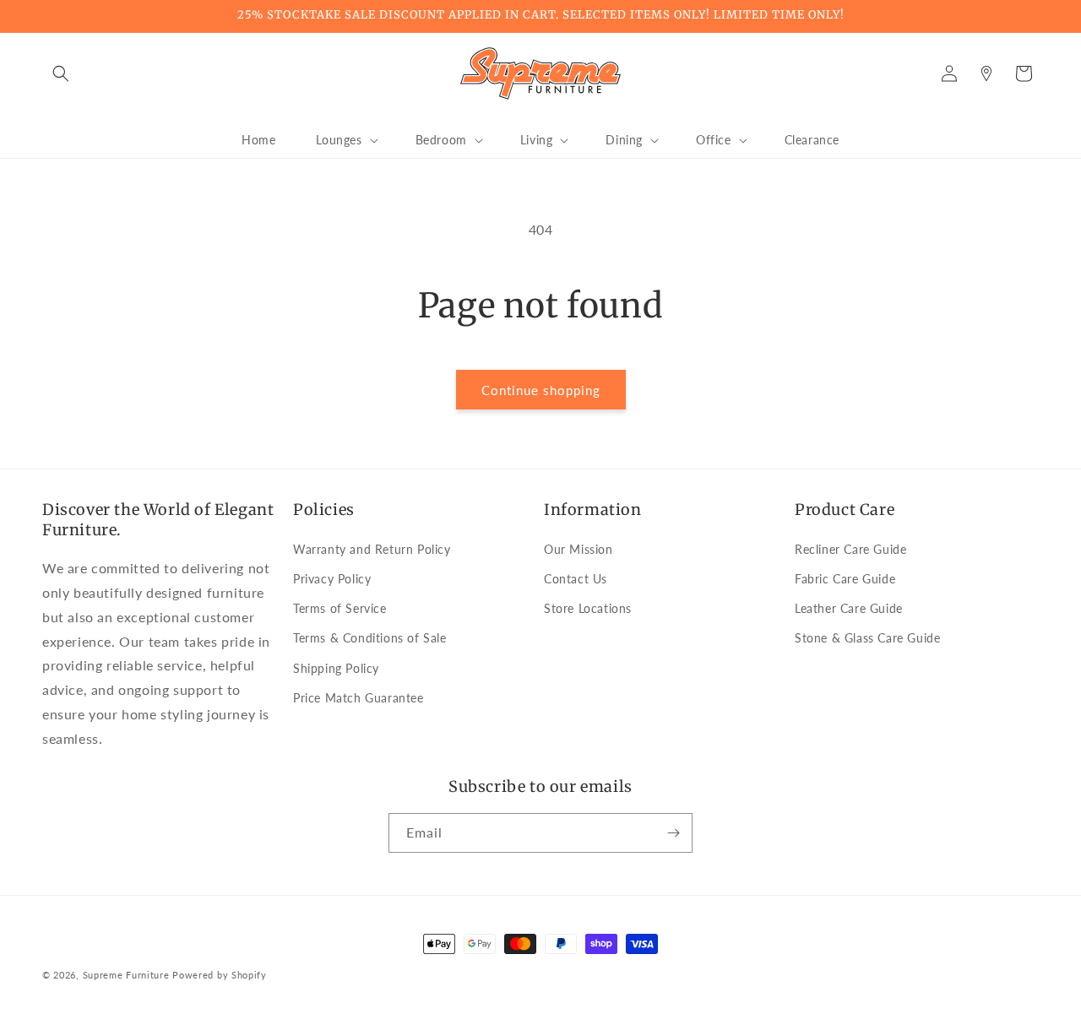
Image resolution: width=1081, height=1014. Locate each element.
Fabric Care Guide (845, 579)
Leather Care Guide (849, 608)
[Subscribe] (673, 833)
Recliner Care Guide (850, 549)
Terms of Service (340, 608)
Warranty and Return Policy (372, 549)
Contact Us (575, 579)
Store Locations (588, 608)
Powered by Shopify (219, 974)
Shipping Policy (336, 668)
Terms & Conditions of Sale (370, 638)
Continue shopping (540, 390)
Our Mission (578, 549)
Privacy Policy (332, 579)
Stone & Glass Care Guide (867, 638)
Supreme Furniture (126, 974)
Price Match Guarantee (358, 698)
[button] (60, 73)
